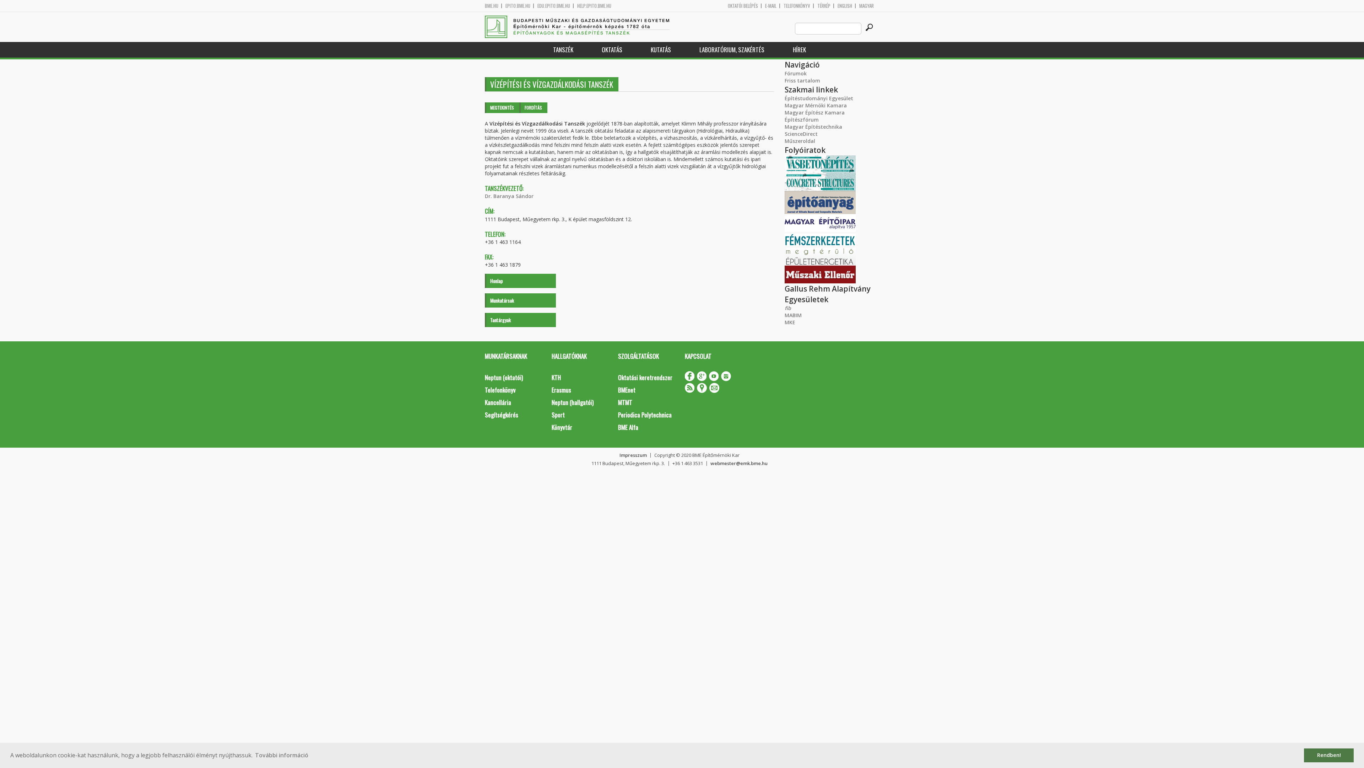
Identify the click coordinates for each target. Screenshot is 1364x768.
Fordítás (533, 108)
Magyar (866, 6)
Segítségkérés (501, 414)
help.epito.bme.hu (594, 6)
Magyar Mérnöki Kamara (816, 105)
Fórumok (796, 73)
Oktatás (612, 49)
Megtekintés (502, 108)
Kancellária (498, 402)
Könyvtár (562, 427)
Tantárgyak (500, 320)
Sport (558, 414)
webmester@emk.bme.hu (739, 463)
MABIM (793, 315)
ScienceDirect (801, 133)
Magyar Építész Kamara (815, 112)
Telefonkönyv (797, 6)
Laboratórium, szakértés (731, 49)
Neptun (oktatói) (504, 377)
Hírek (799, 49)
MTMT (625, 402)
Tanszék (563, 49)
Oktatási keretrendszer (645, 377)
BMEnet (626, 389)
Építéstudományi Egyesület (819, 98)
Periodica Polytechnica (645, 414)
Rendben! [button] (1329, 755)
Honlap (496, 280)
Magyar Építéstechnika (813, 126)
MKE (790, 322)
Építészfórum (802, 119)
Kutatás (661, 49)
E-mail (770, 6)
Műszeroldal (800, 141)
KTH (556, 377)
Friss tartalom (802, 80)
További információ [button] (281, 755)
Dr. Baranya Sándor (509, 196)
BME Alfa (628, 427)
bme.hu (491, 6)
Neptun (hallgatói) (573, 402)
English (845, 6)
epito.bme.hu (517, 6)
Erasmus (561, 389)
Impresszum (633, 455)
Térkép (823, 6)
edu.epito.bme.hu (553, 6)
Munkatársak (502, 300)
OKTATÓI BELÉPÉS (743, 6)
